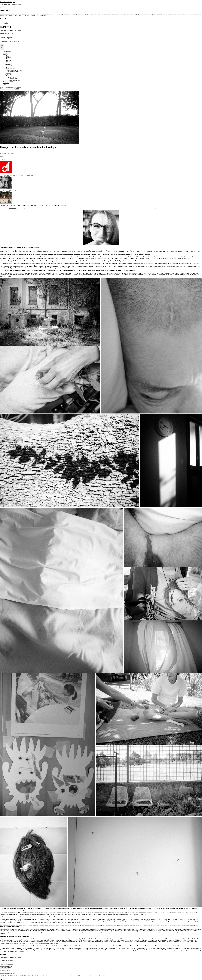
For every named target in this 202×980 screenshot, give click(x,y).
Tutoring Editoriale (8, 81)
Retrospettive (12, 77)
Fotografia (27, 175)
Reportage (8, 64)
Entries (6, 23)
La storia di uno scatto (14, 80)
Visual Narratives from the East (14, 71)
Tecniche (8, 74)
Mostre (8, 61)
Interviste (8, 60)
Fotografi (8, 73)
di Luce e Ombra (10, 66)
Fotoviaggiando (13, 78)
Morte (31, 175)
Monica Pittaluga (13, 208)
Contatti (5, 84)
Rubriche (5, 54)
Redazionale (9, 58)
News (7, 56)
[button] (50, 312)
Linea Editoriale (7, 51)
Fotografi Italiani (20, 175)
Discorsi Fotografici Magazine (7, 2)
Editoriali (8, 57)
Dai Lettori (9, 76)
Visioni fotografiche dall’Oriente (14, 70)
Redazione (5, 53)
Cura (13, 175)
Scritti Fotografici (10, 68)
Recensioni (9, 63)
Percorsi (8, 67)
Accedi (5, 22)
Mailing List (6, 83)
